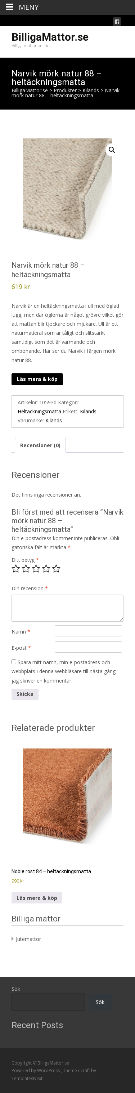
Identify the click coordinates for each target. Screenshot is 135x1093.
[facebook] (117, 22)
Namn (21, 631)
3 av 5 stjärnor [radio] (36, 568)
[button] (111, 149)
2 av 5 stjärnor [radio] (26, 568)
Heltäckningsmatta (39, 411)
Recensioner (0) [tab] (40, 445)
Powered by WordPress (36, 1070)
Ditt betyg (25, 559)
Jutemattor (28, 939)
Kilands (88, 411)
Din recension (30, 588)
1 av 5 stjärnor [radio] (16, 568)
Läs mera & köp (37, 379)
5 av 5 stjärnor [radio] (56, 568)
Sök (16, 988)
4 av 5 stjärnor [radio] (46, 568)
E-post (21, 647)
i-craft (84, 1070)
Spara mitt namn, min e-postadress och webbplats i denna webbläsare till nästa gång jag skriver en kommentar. (64, 671)
